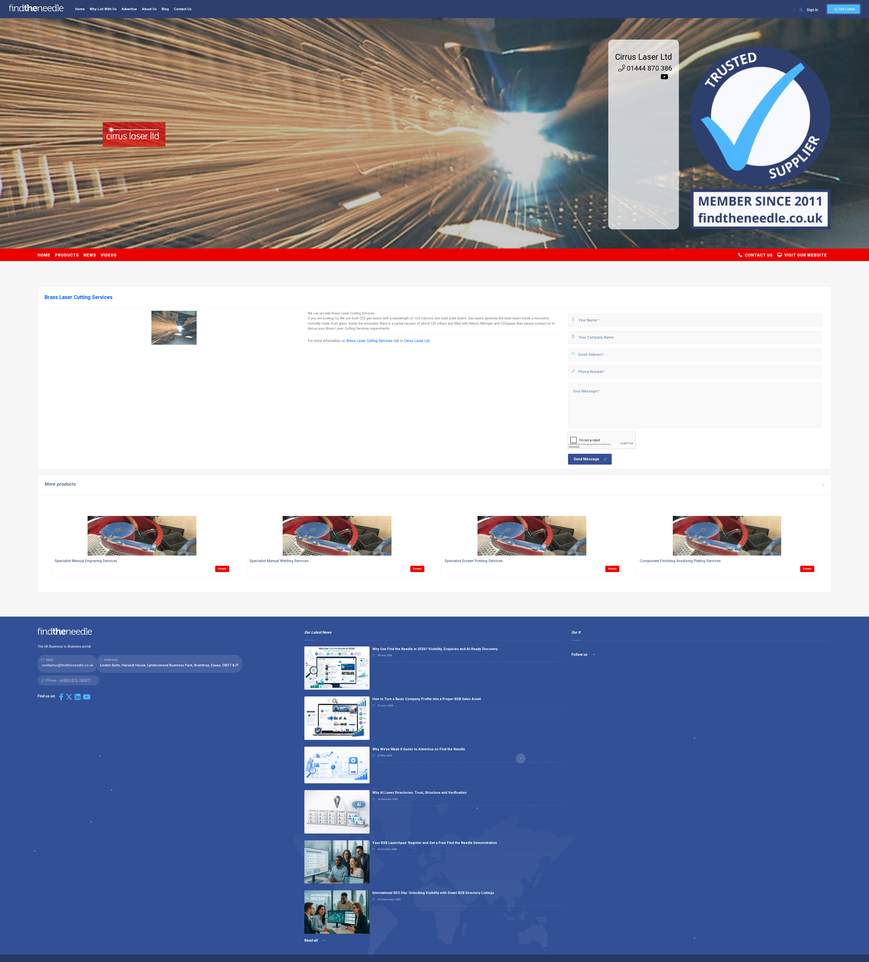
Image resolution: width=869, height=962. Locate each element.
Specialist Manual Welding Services (279, 561)
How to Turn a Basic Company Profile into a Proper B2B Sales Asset (426, 699)
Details (222, 568)
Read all (311, 940)
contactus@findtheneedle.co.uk (67, 665)
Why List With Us (103, 9)
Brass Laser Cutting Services (369, 341)
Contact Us (182, 9)
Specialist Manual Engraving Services (86, 561)
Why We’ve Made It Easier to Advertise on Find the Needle (418, 749)
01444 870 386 (648, 68)
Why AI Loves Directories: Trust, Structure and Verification (419, 793)
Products (67, 255)
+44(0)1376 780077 (75, 680)
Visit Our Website (804, 255)
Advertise (129, 9)
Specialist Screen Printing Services (474, 561)
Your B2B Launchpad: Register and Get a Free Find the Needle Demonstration (434, 843)
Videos (109, 255)
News (90, 255)
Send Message (586, 459)
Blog (165, 9)
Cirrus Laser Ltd (643, 57)
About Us (149, 9)
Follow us (579, 654)
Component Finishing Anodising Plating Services (680, 561)
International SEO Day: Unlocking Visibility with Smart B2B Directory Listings (433, 893)
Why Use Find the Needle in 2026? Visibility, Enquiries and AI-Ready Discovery (435, 649)
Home (80, 9)
